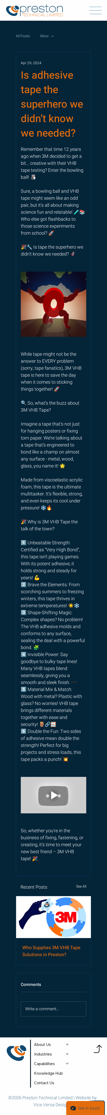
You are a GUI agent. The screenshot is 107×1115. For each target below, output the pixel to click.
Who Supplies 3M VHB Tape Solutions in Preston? (51, 951)
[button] (44, 1083)
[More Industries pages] (67, 1054)
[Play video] (53, 795)
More (44, 36)
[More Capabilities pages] (67, 1063)
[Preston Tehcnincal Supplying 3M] (53, 917)
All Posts (23, 36)
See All (81, 886)
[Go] (98, 1049)
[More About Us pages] (67, 1044)
